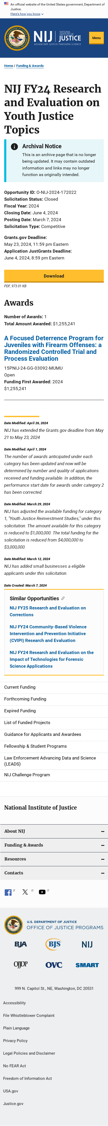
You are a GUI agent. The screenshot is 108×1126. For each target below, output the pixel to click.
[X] (27, 894)
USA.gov (10, 1091)
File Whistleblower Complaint (29, 1015)
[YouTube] (44, 894)
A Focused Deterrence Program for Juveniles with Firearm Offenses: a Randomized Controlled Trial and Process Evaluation (54, 348)
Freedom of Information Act (27, 1078)
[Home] (57, 38)
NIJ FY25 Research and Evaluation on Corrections (48, 611)
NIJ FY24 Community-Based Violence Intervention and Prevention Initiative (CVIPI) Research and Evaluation (48, 633)
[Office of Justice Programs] (17, 38)
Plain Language (16, 1028)
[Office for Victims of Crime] (54, 969)
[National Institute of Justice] (87, 948)
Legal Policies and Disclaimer (29, 1053)
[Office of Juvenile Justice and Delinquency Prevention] (21, 969)
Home (8, 66)
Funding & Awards (30, 66)
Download (54, 276)
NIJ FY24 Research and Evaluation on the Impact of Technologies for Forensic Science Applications (52, 659)
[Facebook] (10, 894)
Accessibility (14, 1003)
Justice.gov (13, 1103)
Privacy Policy (15, 1040)
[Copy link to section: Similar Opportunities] (61, 598)
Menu (96, 38)
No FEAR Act (14, 1066)
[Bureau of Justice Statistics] (53, 951)
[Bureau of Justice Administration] (21, 948)
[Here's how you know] (54, 9)
